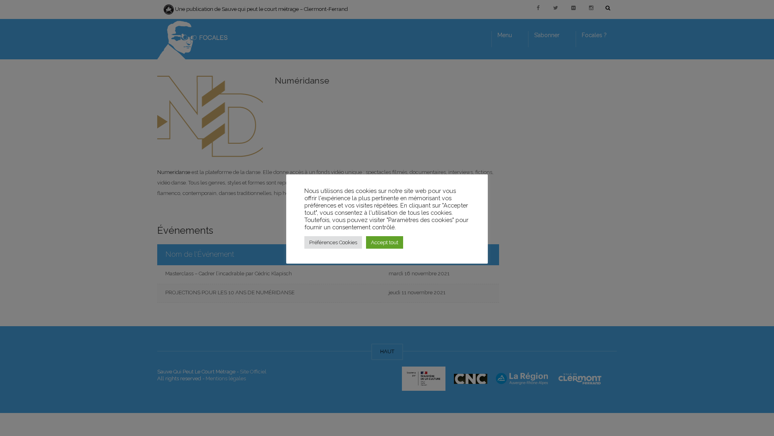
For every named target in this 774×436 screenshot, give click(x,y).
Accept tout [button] (384, 242)
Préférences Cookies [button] (333, 242)
